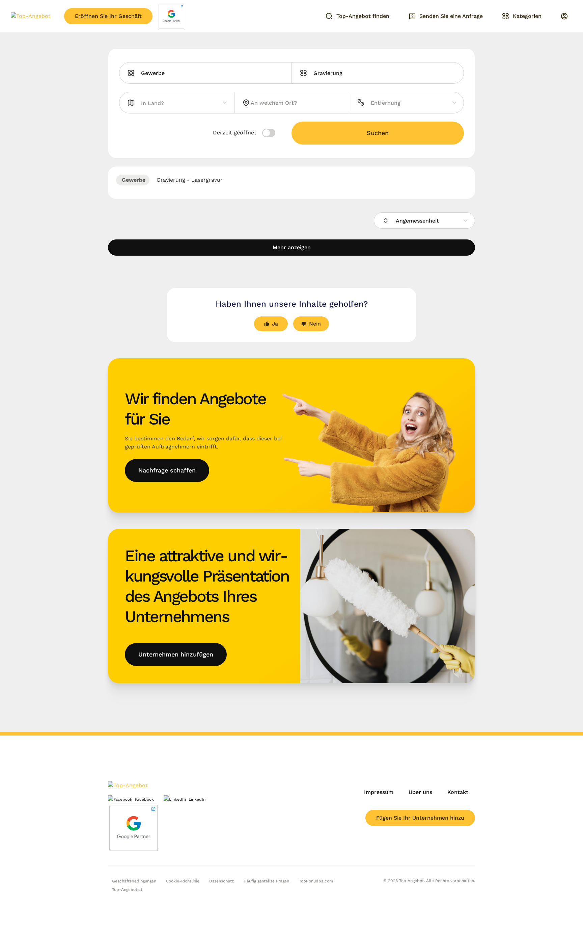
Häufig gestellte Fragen (266, 881)
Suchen (378, 132)
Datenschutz (221, 881)
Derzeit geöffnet (235, 132)
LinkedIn (197, 799)
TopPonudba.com (316, 881)
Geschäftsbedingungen (134, 881)
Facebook (144, 799)
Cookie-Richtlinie (182, 881)
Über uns (420, 792)
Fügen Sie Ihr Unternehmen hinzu (420, 818)
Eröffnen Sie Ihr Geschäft (108, 16)
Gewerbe (132, 180)
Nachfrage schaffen (167, 470)
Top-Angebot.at (127, 889)
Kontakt (457, 792)
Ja (275, 323)
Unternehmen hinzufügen (175, 654)
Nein (315, 323)
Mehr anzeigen (292, 247)
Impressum (378, 792)
